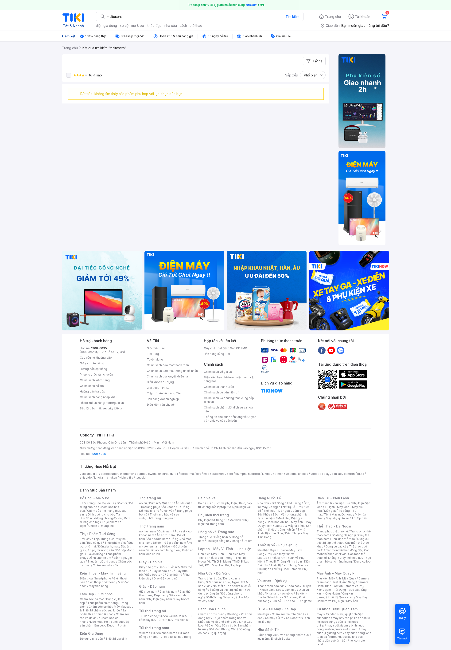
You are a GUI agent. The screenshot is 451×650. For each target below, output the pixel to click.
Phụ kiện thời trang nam (223, 522)
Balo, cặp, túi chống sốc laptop (225, 505)
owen (152, 474)
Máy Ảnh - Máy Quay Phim (338, 573)
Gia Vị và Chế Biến (218, 621)
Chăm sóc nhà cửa (105, 565)
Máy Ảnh (352, 601)
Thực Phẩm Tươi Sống (97, 534)
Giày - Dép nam (152, 586)
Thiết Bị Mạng (221, 561)
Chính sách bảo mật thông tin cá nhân (172, 371)
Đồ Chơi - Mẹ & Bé (94, 498)
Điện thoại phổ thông (101, 582)
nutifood (254, 474)
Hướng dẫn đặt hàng (93, 369)
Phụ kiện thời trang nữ (212, 520)
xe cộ (124, 26)
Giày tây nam (168, 591)
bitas (360, 474)
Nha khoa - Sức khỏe (282, 597)
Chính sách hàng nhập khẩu (98, 397)
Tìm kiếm (292, 17)
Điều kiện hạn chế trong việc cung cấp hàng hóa (229, 379)
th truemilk (127, 474)
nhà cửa (170, 26)
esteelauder (109, 474)
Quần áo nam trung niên (163, 550)
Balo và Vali (208, 498)
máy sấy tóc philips (346, 618)
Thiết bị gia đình (116, 638)
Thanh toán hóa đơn (270, 586)
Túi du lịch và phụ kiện (222, 503)
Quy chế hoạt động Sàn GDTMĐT (226, 348)
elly (198, 474)
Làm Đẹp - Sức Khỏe (96, 594)
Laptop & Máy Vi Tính (289, 525)
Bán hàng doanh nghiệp (163, 399)
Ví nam (143, 633)
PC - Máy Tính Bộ (217, 565)
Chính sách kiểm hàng (95, 380)
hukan (113, 477)
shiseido (86, 477)
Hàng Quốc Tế (269, 498)
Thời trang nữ (150, 498)
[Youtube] (331, 350)
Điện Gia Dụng (91, 633)
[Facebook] (322, 350)
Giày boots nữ (154, 574)
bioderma (187, 474)
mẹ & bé (137, 26)
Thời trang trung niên (161, 518)
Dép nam (160, 595)
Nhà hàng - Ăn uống (279, 593)
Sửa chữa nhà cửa (218, 582)
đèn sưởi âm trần (336, 640)
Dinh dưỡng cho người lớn (104, 518)
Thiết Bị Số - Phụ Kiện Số (277, 545)
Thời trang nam (151, 526)
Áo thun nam (147, 531)
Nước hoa (95, 621)
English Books (281, 638)
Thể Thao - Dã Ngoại (334, 526)
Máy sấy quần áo (337, 518)
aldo (230, 474)
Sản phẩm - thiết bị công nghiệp (284, 527)
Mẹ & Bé (283, 518)
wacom (291, 474)
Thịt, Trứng (100, 539)
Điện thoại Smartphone (95, 578)
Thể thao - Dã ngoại (277, 510)
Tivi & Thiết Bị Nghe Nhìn (281, 531)
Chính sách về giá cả (218, 371)
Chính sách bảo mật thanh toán (168, 365)
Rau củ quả (94, 542)
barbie (141, 474)
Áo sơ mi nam (165, 535)
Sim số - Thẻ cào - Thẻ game (292, 601)
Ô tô (281, 618)
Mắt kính (235, 520)
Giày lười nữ (174, 574)
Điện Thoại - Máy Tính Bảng (103, 573)
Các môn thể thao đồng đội (344, 550)
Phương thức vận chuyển (96, 374)
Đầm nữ (154, 503)
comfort (349, 474)
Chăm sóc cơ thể (100, 606)
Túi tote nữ (164, 620)
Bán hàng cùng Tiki (217, 354)
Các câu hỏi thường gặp (96, 357)
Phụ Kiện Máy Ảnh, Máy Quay (336, 578)
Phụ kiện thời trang (213, 515)
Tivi (326, 514)
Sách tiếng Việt (267, 635)
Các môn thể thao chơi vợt (343, 552)
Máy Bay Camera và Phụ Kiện (342, 599)
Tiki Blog (153, 354)
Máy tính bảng (98, 586)
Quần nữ (167, 503)
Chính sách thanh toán (219, 386)
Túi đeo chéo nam (163, 633)
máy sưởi (323, 614)
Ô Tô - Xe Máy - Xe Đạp (276, 609)
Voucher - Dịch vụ (272, 581)
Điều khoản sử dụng (160, 382)
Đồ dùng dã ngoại (344, 535)
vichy (123, 477)
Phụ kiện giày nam (159, 599)
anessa (303, 474)
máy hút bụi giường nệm (341, 631)
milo (206, 474)
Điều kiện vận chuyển (161, 404)
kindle (266, 474)
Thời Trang (293, 503)
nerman (278, 474)
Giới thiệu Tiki (156, 348)
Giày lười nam (148, 591)
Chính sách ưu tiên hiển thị (221, 392)
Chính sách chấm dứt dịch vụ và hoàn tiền (229, 409)
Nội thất (218, 586)
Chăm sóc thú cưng (211, 614)
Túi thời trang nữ (152, 611)
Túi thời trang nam (154, 628)
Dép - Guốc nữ (169, 567)
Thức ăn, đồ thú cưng (101, 561)
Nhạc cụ (229, 597)
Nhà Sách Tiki (268, 630)
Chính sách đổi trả (92, 386)
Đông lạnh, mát (108, 546)
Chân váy (167, 510)
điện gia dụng (106, 26)
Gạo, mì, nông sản (101, 550)
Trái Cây (85, 539)
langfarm (100, 477)
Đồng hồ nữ (221, 537)
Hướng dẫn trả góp (92, 391)
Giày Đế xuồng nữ (165, 578)
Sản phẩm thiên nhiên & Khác (104, 612)
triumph (240, 474)
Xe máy (270, 618)
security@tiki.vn (113, 408)
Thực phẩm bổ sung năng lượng (344, 559)
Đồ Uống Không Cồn (222, 629)
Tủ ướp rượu (359, 518)
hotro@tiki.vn (115, 402)
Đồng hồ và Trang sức (216, 532)
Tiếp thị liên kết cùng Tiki (164, 393)
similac (337, 474)
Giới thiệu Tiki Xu (158, 387)
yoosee (316, 474)
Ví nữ (182, 616)
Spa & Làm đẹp (286, 589)
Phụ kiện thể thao (343, 539)
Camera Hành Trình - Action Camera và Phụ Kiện (342, 585)
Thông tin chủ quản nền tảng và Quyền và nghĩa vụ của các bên (230, 418)
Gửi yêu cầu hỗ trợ (92, 363)
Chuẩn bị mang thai (101, 525)
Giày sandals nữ (162, 571)
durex (174, 474)
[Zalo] (340, 350)
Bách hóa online (278, 522)
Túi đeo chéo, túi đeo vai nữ (158, 616)
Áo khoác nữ (170, 507)
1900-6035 (99, 348)
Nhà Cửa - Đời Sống (214, 573)
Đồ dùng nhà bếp (91, 638)
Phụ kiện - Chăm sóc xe (273, 614)
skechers (218, 474)
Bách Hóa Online (212, 609)
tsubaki (141, 477)
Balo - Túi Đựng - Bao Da (342, 589)
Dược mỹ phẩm (117, 625)
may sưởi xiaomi (338, 625)
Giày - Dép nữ (150, 562)
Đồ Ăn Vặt (213, 625)
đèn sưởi (337, 614)
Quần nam (165, 531)
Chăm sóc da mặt (92, 599)
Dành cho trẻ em (100, 557)
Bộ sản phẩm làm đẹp (104, 623)
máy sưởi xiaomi (347, 629)
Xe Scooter (293, 618)
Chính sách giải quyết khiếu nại (168, 376)
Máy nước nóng (342, 514)
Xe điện (297, 614)
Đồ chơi (122, 503)
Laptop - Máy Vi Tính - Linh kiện (224, 549)
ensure (163, 474)
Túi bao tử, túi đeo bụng (175, 636)
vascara (85, 474)
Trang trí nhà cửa (209, 578)
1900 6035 (98, 454)
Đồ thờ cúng (214, 597)
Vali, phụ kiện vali (239, 507)
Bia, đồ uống (95, 554)
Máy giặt (330, 510)
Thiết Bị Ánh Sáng (343, 582)
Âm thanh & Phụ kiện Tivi (333, 503)
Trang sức (205, 537)
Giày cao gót (147, 567)
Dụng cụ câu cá (336, 546)
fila (131, 477)
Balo (201, 503)
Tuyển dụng (155, 359)
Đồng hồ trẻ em (242, 541)
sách (183, 26)
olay (327, 474)
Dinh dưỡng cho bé (101, 514)
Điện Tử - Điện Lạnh (333, 498)
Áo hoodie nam (157, 539)
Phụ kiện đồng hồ (217, 541)
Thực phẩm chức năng (102, 603)
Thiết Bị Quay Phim (341, 597)
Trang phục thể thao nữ (332, 531)
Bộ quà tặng (218, 633)
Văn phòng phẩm (291, 635)
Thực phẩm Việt (115, 542)
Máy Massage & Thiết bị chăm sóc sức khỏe (106, 608)
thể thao (196, 26)
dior (95, 474)
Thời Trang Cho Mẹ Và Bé (97, 503)
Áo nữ (143, 503)
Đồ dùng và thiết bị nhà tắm (225, 589)
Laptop (236, 565)
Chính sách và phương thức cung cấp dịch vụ (229, 400)
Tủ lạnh (330, 507)
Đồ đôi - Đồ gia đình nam (169, 542)
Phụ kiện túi (181, 620)
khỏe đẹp (154, 26)
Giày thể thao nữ (351, 557)
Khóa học (293, 586)
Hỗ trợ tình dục (114, 621)
